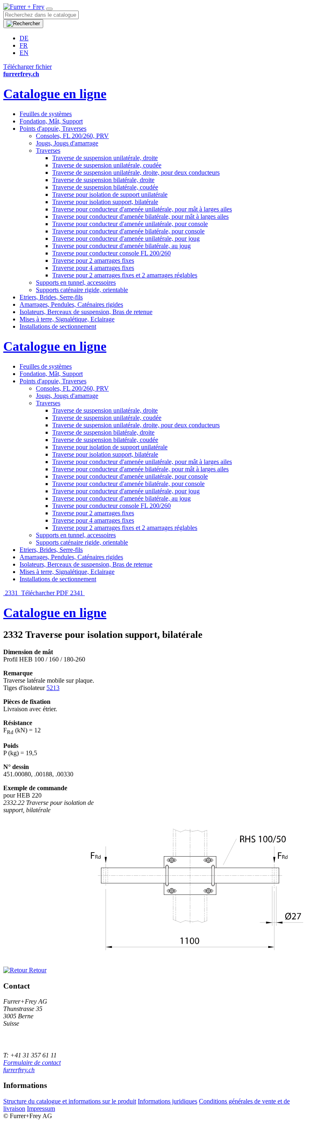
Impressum (41, 1108)
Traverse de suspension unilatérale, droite (105, 157)
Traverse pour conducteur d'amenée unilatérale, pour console (130, 223)
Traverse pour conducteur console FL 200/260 (111, 253)
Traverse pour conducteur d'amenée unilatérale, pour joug (126, 238)
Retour (36, 970)
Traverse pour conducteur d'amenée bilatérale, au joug (121, 245)
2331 (11, 592)
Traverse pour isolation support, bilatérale (105, 201)
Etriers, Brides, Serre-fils (51, 297)
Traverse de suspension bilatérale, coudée (105, 187)
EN (24, 52)
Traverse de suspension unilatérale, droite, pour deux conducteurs (136, 172)
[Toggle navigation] (49, 9)
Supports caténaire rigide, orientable (82, 289)
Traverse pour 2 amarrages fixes (93, 260)
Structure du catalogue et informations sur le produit (69, 1101)
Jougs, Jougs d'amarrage (67, 143)
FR (24, 45)
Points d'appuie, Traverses (53, 128)
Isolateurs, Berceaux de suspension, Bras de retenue (86, 311)
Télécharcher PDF (45, 592)
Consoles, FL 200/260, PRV (72, 135)
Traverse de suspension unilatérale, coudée (106, 165)
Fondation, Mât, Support (51, 121)
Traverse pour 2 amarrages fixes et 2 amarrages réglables (124, 275)
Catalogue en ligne (54, 93)
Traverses (48, 150)
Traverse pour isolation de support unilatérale (110, 194)
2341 (77, 592)
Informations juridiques (167, 1101)
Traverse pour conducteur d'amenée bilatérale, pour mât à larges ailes (140, 216)
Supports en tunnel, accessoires (76, 282)
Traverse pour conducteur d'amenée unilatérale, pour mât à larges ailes (142, 209)
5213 (53, 687)
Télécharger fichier (27, 66)
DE (24, 38)
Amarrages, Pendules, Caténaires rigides (71, 304)
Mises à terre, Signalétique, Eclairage (67, 319)
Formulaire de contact (32, 1062)
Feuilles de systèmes (46, 113)
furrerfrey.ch (19, 1069)
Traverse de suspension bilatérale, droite (103, 179)
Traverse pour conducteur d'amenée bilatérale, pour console (128, 231)
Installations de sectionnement (58, 326)
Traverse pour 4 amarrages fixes (93, 267)
